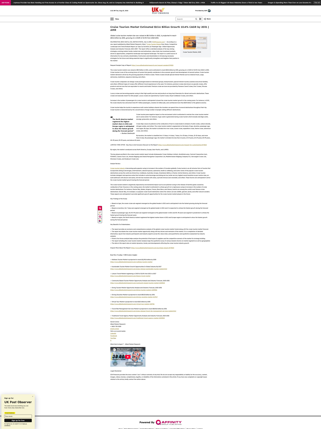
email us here (114, 329)
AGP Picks (5, 3)
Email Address (9, 413)
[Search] (196, 19)
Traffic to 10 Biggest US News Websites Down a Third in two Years (236, 3)
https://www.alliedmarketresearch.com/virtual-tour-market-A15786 (132, 304)
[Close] (32, 396)
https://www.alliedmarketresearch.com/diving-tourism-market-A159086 (133, 290)
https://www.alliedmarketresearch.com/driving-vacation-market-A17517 (134, 297)
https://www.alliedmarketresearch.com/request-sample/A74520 (152, 65)
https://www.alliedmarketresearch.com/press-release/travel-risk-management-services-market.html (143, 311)
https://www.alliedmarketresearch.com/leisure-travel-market (130, 276)
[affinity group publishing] (100, 216)
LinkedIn (113, 333)
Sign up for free (18, 420)
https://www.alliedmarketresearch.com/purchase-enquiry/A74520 (152, 248)
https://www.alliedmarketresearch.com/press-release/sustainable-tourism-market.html (138, 269)
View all (317, 2)
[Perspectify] (100, 212)
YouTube (113, 338)
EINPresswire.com (158, 42)
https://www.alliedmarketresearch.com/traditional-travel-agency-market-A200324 (137, 318)
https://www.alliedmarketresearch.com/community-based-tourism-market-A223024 (137, 283)
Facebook (113, 336)
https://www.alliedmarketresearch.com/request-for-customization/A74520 (182, 145)
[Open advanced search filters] (200, 19)
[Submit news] (100, 208)
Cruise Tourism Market (154, 44)
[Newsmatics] (100, 221)
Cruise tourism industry (117, 168)
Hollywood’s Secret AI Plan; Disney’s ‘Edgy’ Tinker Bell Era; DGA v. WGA (177, 3)
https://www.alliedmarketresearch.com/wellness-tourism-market (131, 262)
